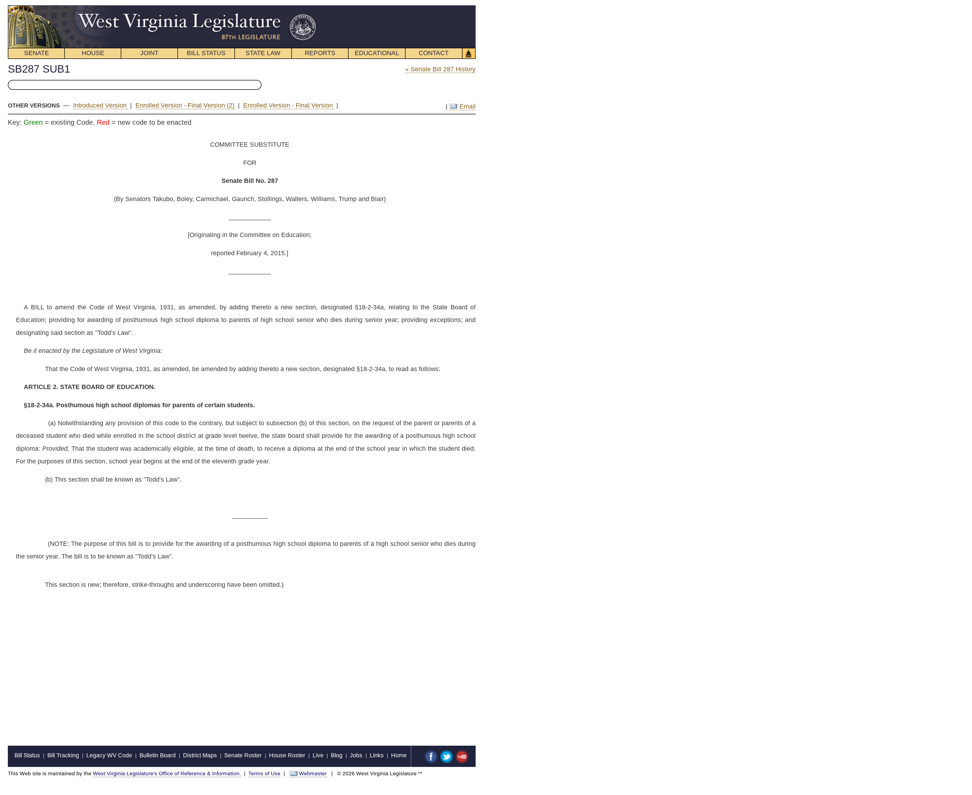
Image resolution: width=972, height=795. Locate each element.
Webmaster (313, 773)
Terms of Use (264, 773)
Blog (336, 755)
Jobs (356, 755)
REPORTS (320, 52)
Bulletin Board (157, 755)
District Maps (200, 755)
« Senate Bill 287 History (440, 69)
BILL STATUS (206, 52)
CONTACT (434, 52)
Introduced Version (100, 105)
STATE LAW (263, 52)
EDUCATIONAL (377, 52)
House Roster (287, 755)
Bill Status (27, 755)
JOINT (149, 52)
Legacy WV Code (109, 755)
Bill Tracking (63, 755)
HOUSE (93, 52)
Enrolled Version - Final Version (289, 105)
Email (467, 106)
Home (399, 755)
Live (318, 755)
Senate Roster (243, 755)
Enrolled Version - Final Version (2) (185, 105)
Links (377, 755)
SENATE (36, 52)
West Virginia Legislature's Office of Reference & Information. (167, 773)
